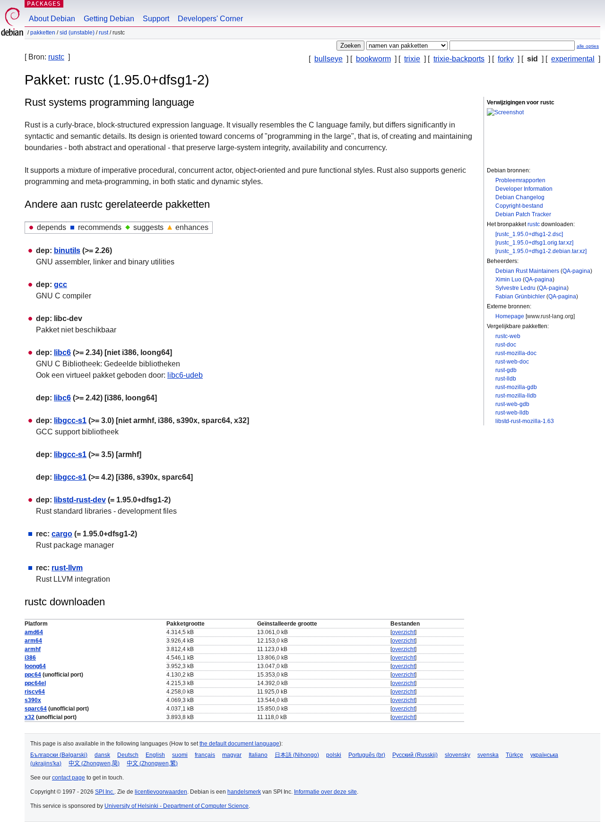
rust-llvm (67, 568)
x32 (30, 717)
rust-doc (505, 344)
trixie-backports (458, 59)
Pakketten (42, 32)
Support (156, 19)
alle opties (588, 46)
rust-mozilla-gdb (516, 387)
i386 (30, 657)
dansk (102, 755)
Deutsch (127, 755)
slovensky (457, 755)
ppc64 (33, 674)
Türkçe (514, 755)
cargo (62, 534)
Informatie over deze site (325, 791)
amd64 (34, 632)
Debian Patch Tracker (523, 214)
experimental (573, 59)
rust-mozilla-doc (515, 353)
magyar (232, 755)
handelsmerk (244, 791)
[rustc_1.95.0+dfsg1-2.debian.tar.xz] (541, 251)
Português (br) (366, 755)
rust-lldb (505, 378)
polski (333, 755)
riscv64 (35, 691)
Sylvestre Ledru (515, 288)
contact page (68, 777)
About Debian (52, 19)
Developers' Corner (210, 19)
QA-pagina (576, 271)
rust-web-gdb (512, 404)
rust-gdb (506, 370)
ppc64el (35, 683)
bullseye (328, 59)
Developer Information (524, 189)
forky (506, 59)
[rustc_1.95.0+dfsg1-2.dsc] (529, 234)
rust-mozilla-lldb (515, 395)
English (155, 755)
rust (103, 32)
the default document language (239, 743)
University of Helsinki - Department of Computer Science (176, 806)
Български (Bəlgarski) (58, 755)
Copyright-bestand (519, 206)
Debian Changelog (519, 197)
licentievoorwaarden (161, 791)
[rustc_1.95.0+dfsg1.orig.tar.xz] (534, 242)
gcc (60, 284)
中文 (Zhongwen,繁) (152, 763)
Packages (44, 3)
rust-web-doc (512, 361)
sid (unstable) (77, 32)
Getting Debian (109, 19)
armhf (33, 649)
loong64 (35, 666)
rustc (56, 57)
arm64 (33, 640)
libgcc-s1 (70, 420)
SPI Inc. (104, 791)
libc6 (62, 352)
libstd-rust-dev (80, 500)
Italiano (258, 755)
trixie (412, 59)
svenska (488, 755)
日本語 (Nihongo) (297, 755)
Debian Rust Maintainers (527, 271)
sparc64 (36, 708)
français (205, 755)
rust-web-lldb (512, 412)
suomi (180, 755)
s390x (33, 700)
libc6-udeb (185, 375)
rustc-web (507, 336)
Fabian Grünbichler (520, 296)
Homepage (509, 316)
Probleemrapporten (520, 180)
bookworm (373, 59)
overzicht (403, 632)
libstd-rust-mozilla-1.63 (524, 421)
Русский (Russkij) (415, 755)
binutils (67, 250)
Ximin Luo (508, 279)
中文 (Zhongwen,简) (94, 763)
